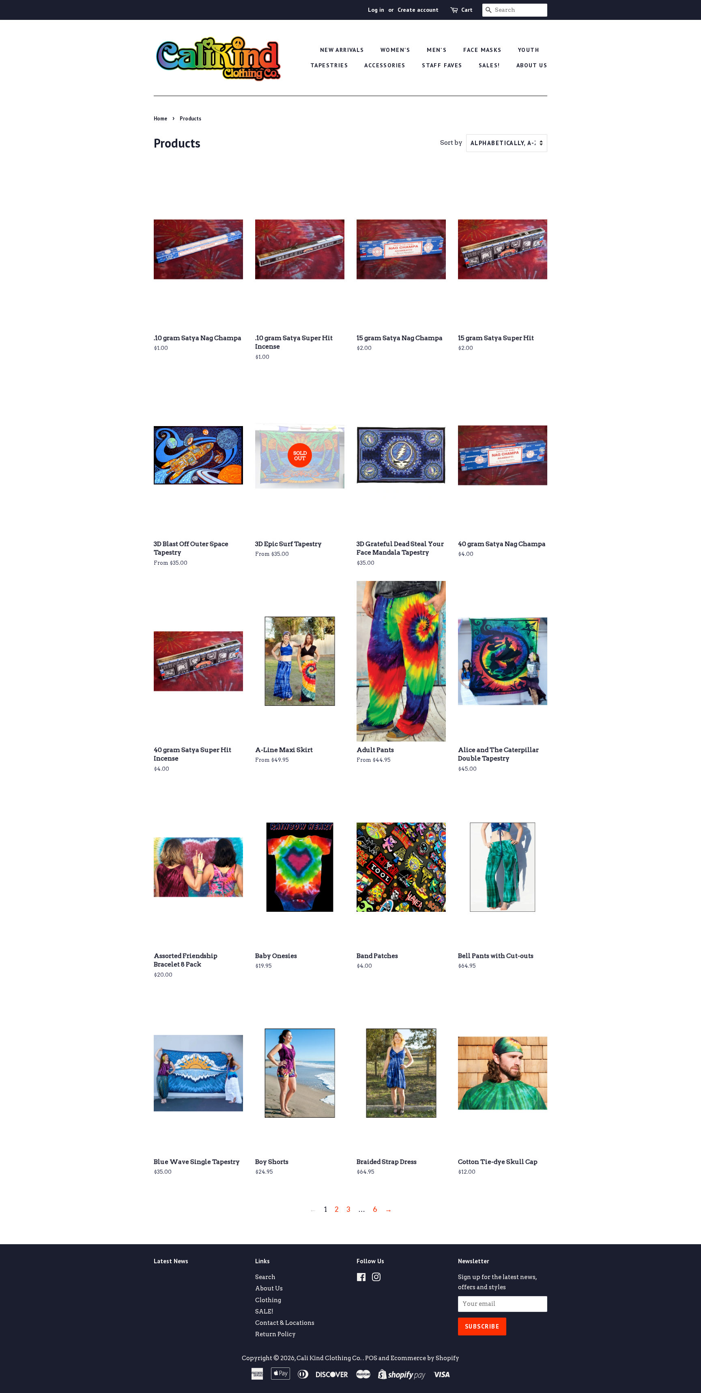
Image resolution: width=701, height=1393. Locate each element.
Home (160, 118)
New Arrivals (342, 50)
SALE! (264, 1311)
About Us (531, 65)
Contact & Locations (284, 1323)
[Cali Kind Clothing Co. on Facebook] (361, 1278)
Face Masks (482, 50)
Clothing (268, 1300)
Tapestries (329, 65)
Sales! (489, 65)
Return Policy (275, 1334)
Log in (376, 9)
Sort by (451, 142)
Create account (418, 9)
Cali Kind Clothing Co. (330, 1358)
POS (371, 1358)
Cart (467, 9)
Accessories (384, 65)
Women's (396, 50)
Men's (437, 50)
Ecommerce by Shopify (425, 1358)
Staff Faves (442, 65)
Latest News (171, 1261)
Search (265, 1277)
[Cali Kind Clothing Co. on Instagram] (376, 1278)
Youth (528, 50)
